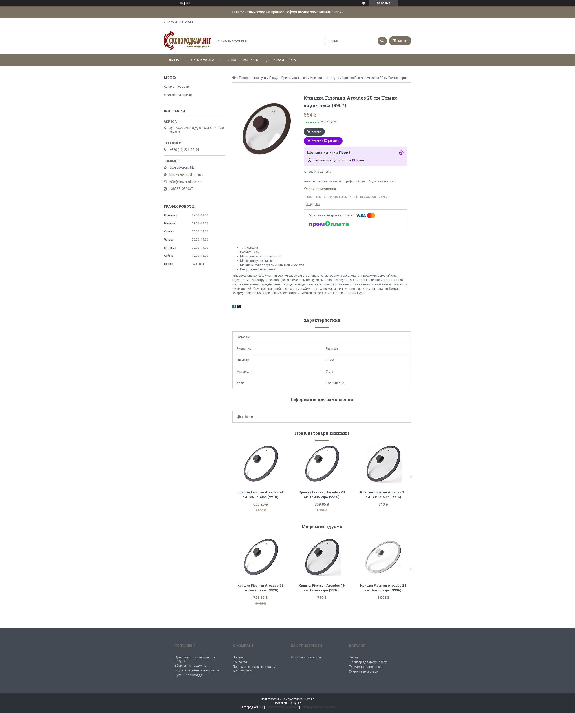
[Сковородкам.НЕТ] (187, 49)
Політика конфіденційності (318, 707)
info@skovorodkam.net (186, 182)
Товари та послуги (252, 78)
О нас (231, 60)
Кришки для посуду (324, 78)
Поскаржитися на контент (282, 707)
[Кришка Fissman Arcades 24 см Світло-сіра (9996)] (383, 557)
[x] (239, 307)
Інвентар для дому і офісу (368, 662)
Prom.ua (309, 699)
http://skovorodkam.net (186, 174)
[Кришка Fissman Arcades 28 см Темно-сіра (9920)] (322, 464)
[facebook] (234, 307)
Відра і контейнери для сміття (197, 670)
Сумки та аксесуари (363, 671)
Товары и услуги (201, 60)
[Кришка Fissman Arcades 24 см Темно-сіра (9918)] (260, 464)
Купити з (317, 141)
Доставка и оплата (281, 60)
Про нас (238, 657)
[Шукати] (382, 41)
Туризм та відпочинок (365, 666)
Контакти (240, 662)
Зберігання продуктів (190, 665)
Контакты (251, 60)
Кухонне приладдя (189, 675)
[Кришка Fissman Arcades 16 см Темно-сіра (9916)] (383, 464)
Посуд (273, 78)
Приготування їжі (294, 78)
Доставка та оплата (306, 657)
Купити (316, 131)
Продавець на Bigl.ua (287, 703)
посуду (316, 288)
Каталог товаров (176, 86)
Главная (174, 60)
